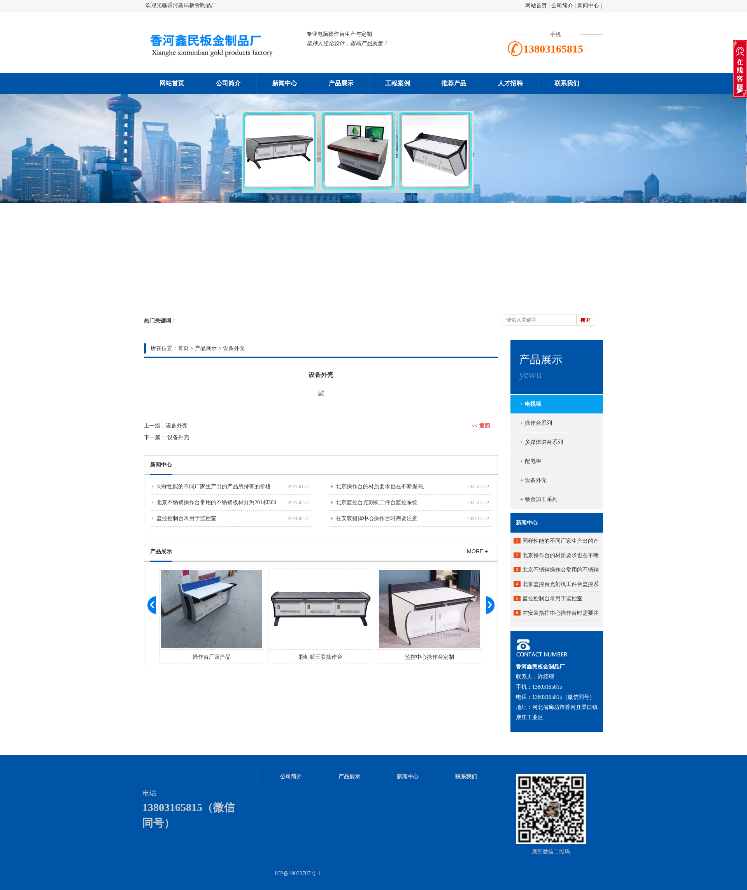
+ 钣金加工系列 (539, 499)
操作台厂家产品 (212, 657)
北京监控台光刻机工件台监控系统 (376, 502)
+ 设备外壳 (533, 480)
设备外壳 (234, 348)
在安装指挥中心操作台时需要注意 (376, 518)
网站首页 (536, 6)
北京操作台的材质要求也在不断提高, (380, 486)
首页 (183, 348)
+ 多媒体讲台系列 (541, 442)
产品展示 (341, 83)
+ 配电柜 (530, 461)
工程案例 (397, 83)
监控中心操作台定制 (429, 657)
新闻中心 (588, 6)
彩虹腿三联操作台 (320, 657)
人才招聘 (510, 83)
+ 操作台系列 (536, 423)
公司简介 (563, 6)
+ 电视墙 (530, 404)
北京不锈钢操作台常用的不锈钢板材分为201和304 (216, 502)
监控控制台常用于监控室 (186, 518)
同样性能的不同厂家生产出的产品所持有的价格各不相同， (227, 486)
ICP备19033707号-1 (298, 873)
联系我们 (566, 83)
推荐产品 (454, 83)
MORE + (477, 551)
